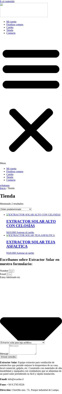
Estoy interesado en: (10, 277)
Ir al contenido (7, 1)
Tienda (9, 30)
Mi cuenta (11, 21)
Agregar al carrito (25, 232)
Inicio (3, 188)
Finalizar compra (14, 24)
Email (3, 274)
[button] (31, 101)
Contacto (10, 33)
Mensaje (4, 353)
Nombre (4, 270)
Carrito (9, 27)
